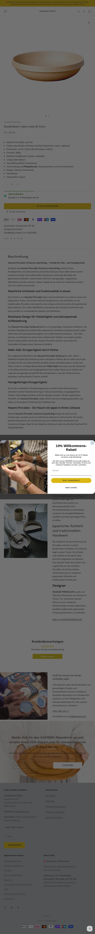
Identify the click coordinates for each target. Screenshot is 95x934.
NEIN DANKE (71, 488)
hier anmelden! (71, 480)
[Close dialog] (92, 442)
